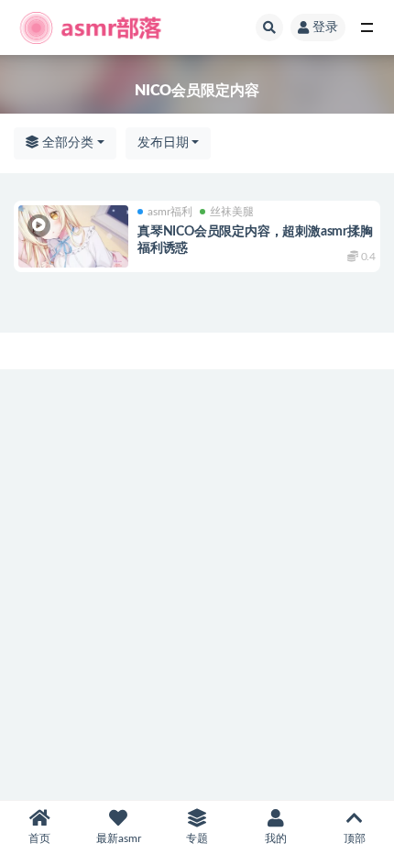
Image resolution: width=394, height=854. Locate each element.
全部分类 (65, 143)
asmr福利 (170, 211)
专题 (197, 838)
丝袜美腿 (232, 211)
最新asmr (118, 838)
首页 (39, 838)
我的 (276, 838)
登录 (325, 27)
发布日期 (163, 143)
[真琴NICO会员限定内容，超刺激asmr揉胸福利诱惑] (73, 236)
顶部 (355, 838)
